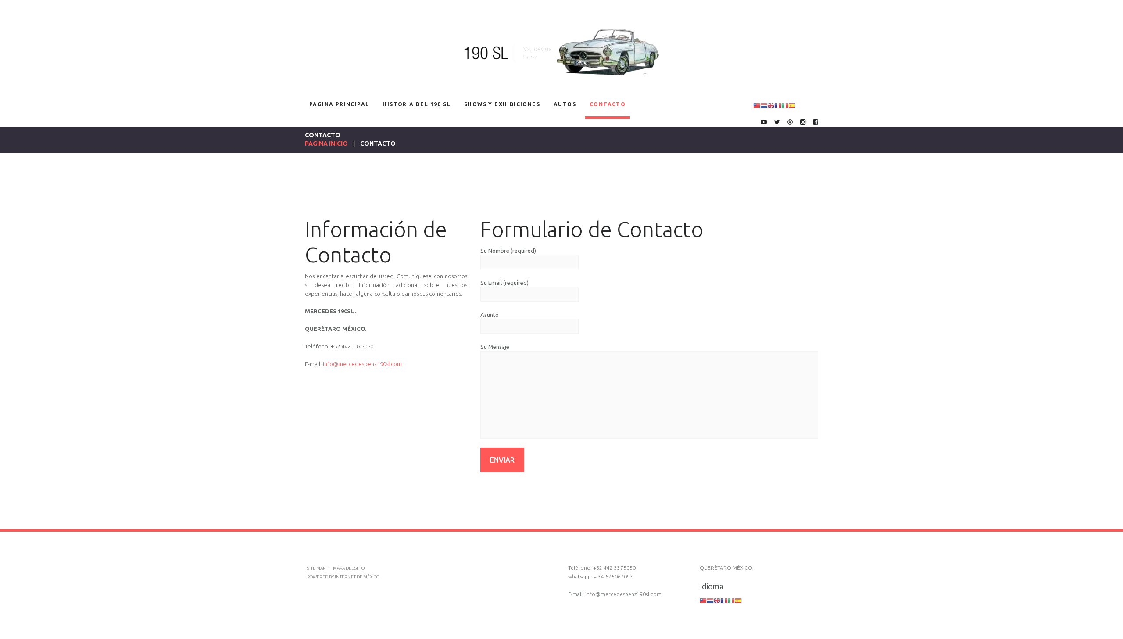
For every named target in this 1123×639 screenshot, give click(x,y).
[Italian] (784, 105)
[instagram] (802, 122)
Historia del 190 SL (417, 104)
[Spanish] (791, 105)
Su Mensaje (494, 347)
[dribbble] (790, 122)
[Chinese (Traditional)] (756, 105)
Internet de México (357, 576)
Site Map (316, 568)
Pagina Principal (339, 104)
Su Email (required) (504, 283)
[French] (777, 105)
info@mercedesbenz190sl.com (362, 364)
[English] (770, 105)
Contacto (608, 104)
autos (565, 104)
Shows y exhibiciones (502, 104)
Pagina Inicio (326, 143)
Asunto (489, 315)
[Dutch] (763, 105)
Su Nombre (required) (508, 251)
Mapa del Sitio (349, 568)
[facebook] (815, 122)
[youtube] (764, 122)
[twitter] (777, 122)
